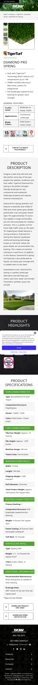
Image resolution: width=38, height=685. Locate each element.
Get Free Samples (19, 640)
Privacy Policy (23, 352)
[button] (35, 333)
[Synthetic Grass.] (19, 644)
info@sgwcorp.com (18, 676)
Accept (19, 348)
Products (12, 14)
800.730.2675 (19, 635)
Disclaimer (8, 678)
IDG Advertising (26, 680)
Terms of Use (25, 678)
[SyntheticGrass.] (18, 6)
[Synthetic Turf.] (19, 629)
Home (5, 14)
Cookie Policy (14, 352)
